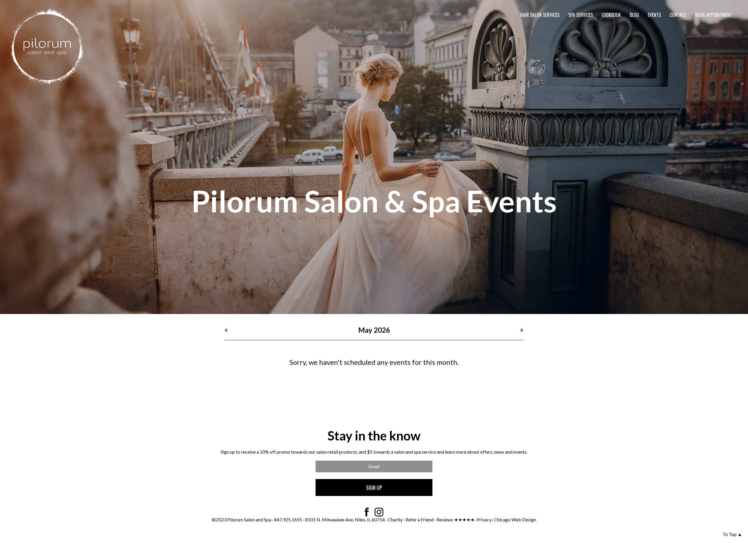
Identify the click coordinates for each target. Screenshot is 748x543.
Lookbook (611, 15)
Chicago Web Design (515, 519)
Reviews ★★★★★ (456, 519)
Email (374, 466)
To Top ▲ (732, 534)
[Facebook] (367, 512)
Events (654, 15)
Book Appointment (713, 15)
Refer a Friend (420, 519)
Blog (634, 15)
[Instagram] (379, 512)
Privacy (484, 519)
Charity (395, 519)
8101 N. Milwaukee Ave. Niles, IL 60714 (345, 519)
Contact (678, 15)
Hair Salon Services (540, 15)
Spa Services (580, 15)
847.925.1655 (288, 519)
